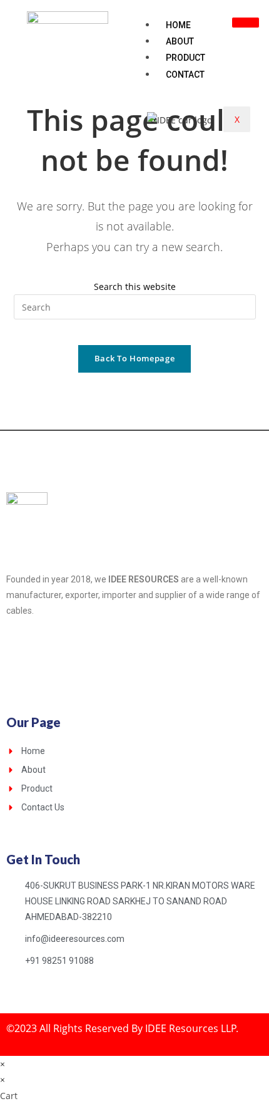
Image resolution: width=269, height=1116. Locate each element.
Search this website (135, 286)
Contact (185, 75)
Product (185, 58)
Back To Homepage (134, 358)
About (180, 41)
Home (178, 25)
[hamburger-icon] (245, 22)
